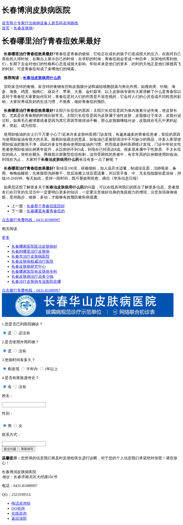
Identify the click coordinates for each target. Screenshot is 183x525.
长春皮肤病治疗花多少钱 (32, 276)
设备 (44, 23)
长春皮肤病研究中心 (28, 266)
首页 (6, 23)
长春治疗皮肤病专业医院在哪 (36, 281)
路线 (74, 23)
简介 (13, 23)
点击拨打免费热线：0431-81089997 (31, 220)
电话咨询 (20, 503)
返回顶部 (19, 518)
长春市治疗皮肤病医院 (30, 256)
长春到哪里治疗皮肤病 (30, 251)
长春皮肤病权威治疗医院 (32, 261)
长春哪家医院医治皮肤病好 (34, 246)
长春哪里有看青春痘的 (46, 211)
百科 (59, 23)
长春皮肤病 (23, 28)
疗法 (28, 23)
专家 (21, 23)
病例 (36, 23)
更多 (6, 238)
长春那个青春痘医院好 (46, 206)
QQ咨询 (18, 508)
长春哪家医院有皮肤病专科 (34, 271)
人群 (51, 23)
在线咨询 (19, 513)
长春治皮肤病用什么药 (42, 78)
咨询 (67, 23)
